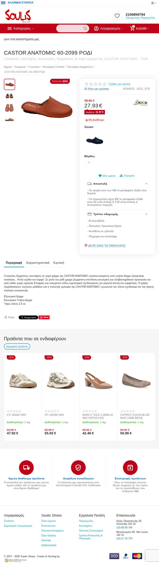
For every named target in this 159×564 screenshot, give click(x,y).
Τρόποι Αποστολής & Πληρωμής (91, 537)
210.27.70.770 (124, 538)
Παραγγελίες (86, 520)
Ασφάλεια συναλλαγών (78, 478)
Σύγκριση (129, 175)
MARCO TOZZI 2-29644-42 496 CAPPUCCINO (97, 416)
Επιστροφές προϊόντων (130, 478)
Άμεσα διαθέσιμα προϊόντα (26, 478)
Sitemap (46, 540)
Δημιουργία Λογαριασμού (18, 525)
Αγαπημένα (85, 525)
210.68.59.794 (124, 527)
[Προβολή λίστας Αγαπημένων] (117, 18)
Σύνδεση (9, 520)
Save (46, 317)
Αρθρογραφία (48, 545)
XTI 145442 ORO (16, 414)
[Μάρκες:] (140, 102)
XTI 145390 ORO (54, 414)
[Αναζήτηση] (85, 28)
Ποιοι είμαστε (48, 520)
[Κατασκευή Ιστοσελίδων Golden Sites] (15, 560)
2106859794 (135, 14)
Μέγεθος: (89, 156)
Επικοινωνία (48, 525)
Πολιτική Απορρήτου (52, 530)
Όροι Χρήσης (48, 535)
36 (88, 162)
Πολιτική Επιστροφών (91, 530)
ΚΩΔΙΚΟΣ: (129, 88)
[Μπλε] (94, 141)
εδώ (136, 491)
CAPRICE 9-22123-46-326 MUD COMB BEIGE (134, 416)
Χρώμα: (89, 126)
